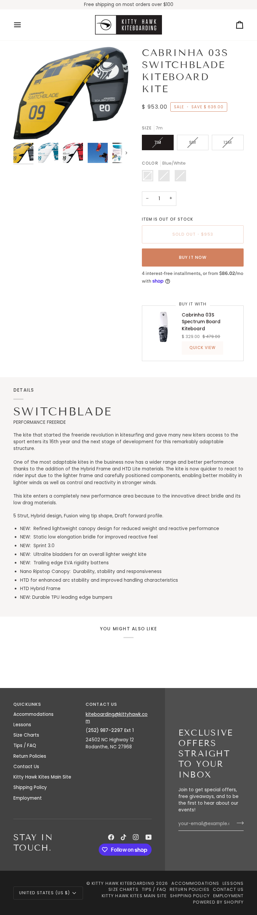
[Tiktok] (123, 837)
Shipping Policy (30, 787)
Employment (27, 798)
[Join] (238, 823)
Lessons (22, 725)
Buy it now (192, 257)
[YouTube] (149, 837)
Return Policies (29, 756)
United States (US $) (44, 893)
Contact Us (26, 766)
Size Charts (26, 735)
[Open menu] (23, 24)
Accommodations (33, 714)
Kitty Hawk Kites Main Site (42, 777)
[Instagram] (136, 837)
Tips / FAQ (24, 745)
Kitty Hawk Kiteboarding (123, 883)
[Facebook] (111, 837)
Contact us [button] (101, 704)
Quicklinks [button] (27, 704)
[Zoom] (70, 93)
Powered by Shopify (218, 902)
